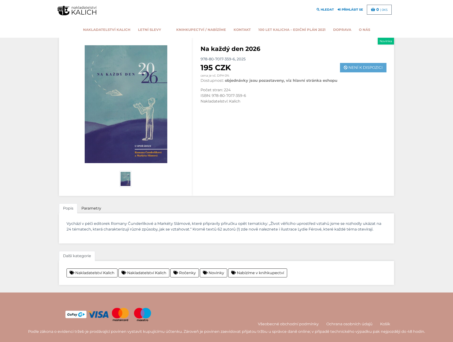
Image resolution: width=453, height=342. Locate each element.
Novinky (216, 273)
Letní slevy (149, 30)
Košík (385, 324)
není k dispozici (365, 67)
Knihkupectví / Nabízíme (201, 30)
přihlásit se (352, 9)
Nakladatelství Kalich (106, 30)
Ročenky (187, 273)
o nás (364, 30)
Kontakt (242, 30)
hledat (327, 9)
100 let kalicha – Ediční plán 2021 (292, 30)
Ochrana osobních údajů (349, 324)
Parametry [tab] (91, 208)
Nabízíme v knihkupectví (260, 273)
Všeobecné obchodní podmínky (288, 324)
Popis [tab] (68, 208)
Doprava (342, 30)
